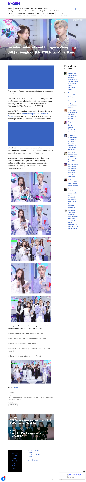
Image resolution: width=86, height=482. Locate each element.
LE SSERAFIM (21, 13)
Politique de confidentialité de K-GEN (56, 16)
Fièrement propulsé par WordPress (50, 479)
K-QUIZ (42, 11)
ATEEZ (19, 16)
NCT (40, 16)
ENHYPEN (34, 16)
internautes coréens (21, 397)
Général (10, 43)
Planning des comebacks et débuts (18, 11)
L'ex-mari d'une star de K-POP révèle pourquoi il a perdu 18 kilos (73, 157)
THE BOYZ (11, 13)
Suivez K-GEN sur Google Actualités (15, 460)
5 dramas (35, 11)
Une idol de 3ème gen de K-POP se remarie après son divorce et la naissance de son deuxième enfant (73, 81)
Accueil (10, 8)
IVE (38, 13)
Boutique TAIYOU (53, 11)
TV (14, 43)
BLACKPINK (50, 13)
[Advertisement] (31, 77)
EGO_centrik (11, 395)
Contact (46, 8)
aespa (63, 11)
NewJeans (31, 13)
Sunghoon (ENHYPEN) (15, 399)
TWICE (26, 16)
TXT (58, 13)
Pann (16, 387)
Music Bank (49, 397)
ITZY (63, 13)
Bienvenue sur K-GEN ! (22, 8)
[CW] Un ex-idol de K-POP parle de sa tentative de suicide (73, 114)
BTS (42, 13)
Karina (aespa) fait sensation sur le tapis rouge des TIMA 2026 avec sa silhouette (73, 170)
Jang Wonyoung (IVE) (38, 397)
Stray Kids (11, 16)
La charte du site (36, 8)
